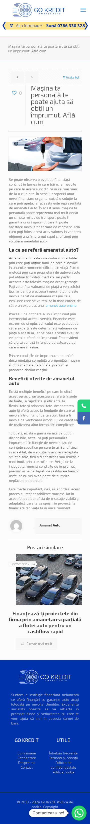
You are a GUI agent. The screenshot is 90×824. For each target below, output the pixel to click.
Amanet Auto (50, 525)
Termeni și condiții (63, 758)
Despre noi (26, 763)
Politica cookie (63, 772)
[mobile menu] (83, 10)
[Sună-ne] (84, 406)
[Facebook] (84, 418)
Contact (26, 767)
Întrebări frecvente (63, 753)
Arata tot (72, 77)
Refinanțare (27, 758)
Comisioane (27, 753)
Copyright (50, 807)
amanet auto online (61, 306)
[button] (79, 813)
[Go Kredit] (38, 9)
